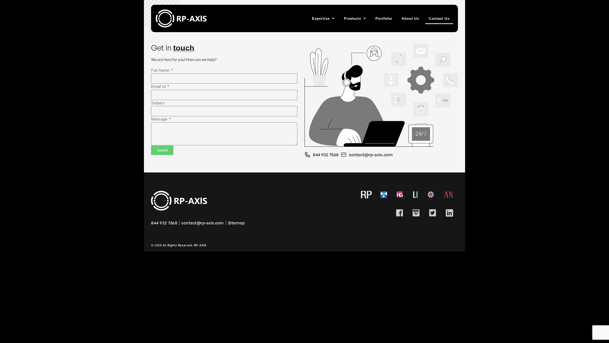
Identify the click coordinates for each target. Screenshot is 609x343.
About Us (410, 18)
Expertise (321, 18)
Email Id (159, 86)
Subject (157, 103)
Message (159, 119)
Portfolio (383, 18)
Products (352, 18)
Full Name (160, 70)
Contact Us (439, 18)
